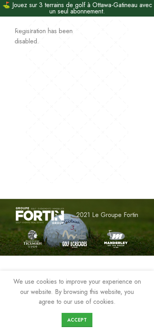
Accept (77, 320)
